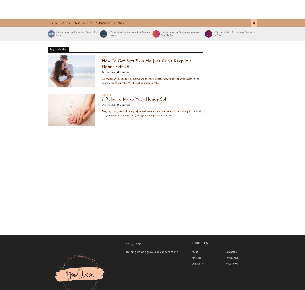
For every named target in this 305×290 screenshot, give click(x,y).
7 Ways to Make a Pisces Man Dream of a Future (76, 33)
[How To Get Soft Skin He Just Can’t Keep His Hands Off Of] (71, 71)
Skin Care (106, 95)
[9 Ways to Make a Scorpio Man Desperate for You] (208, 34)
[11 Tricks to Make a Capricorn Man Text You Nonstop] (103, 34)
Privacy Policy (232, 257)
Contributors (198, 263)
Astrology (103, 23)
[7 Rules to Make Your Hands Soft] (71, 109)
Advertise (196, 257)
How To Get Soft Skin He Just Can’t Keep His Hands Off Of (147, 64)
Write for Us (232, 263)
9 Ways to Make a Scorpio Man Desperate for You (234, 33)
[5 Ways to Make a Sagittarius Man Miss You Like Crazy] (155, 34)
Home (53, 23)
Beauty (105, 56)
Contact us (231, 251)
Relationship (83, 23)
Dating (65, 23)
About (195, 251)
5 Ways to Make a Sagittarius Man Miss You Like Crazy (180, 33)
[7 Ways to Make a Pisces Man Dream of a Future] (51, 34)
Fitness (119, 23)
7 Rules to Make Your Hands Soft (135, 99)
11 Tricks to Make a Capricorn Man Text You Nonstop (129, 33)
